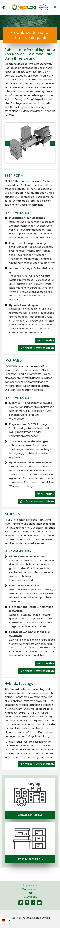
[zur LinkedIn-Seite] (33, 902)
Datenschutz (30, 889)
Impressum (30, 885)
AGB (30, 893)
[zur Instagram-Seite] (27, 902)
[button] (7, 143)
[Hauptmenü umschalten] (55, 7)
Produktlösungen (30, 859)
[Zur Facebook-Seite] (20, 902)
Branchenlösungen (30, 815)
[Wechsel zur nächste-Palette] (3, 7)
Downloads (30, 897)
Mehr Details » (45, 340)
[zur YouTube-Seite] (39, 902)
